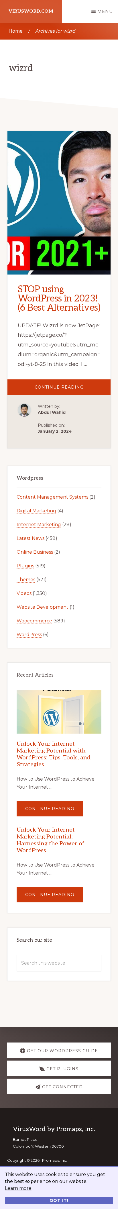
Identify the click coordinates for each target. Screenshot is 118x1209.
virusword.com (31, 11)
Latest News (30, 538)
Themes (26, 579)
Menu (105, 11)
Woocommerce (34, 621)
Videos (24, 593)
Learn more (18, 1188)
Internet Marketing (39, 524)
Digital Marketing (36, 511)
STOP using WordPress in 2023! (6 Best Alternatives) (59, 298)
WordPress (29, 634)
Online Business (35, 552)
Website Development (42, 607)
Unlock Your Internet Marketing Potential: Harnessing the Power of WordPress (50, 840)
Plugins (25, 566)
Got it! (59, 1200)
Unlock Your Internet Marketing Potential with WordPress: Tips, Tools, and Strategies (54, 754)
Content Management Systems (52, 497)
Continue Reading (73, 389)
